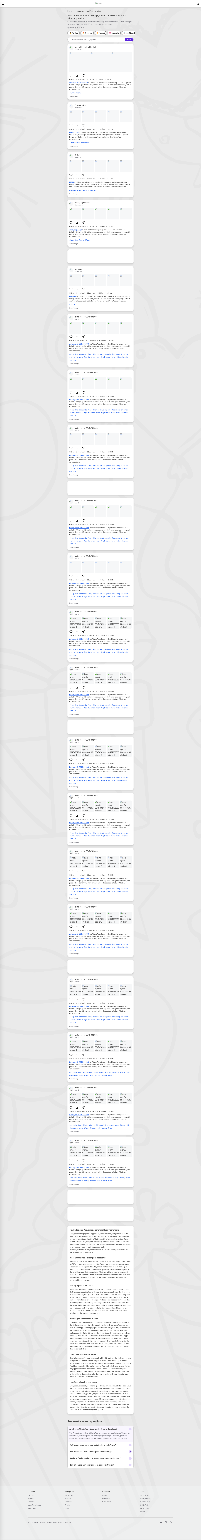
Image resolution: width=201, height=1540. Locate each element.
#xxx (108, 357)
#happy (93, 1075)
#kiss (110, 1075)
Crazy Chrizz (74, 132)
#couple (116, 1072)
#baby (90, 354)
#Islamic (124, 357)
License (142, 1512)
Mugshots (73, 296)
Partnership (106, 1502)
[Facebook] (161, 1522)
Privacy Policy (145, 1499)
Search (128, 39)
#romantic (83, 354)
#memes (78, 93)
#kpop (71, 240)
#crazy (72, 143)
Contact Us (106, 1499)
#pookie (108, 354)
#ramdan (72, 360)
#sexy (80, 1072)
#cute (102, 354)
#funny (72, 93)
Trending (31, 1499)
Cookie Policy (144, 1505)
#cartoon (72, 190)
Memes (68, 1499)
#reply (103, 357)
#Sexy (71, 354)
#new (113, 357)
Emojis (67, 1505)
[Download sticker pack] (77, 75)
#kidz (128, 1072)
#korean (72, 1075)
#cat (114, 354)
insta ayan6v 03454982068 (79, 344)
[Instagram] (166, 1522)
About (104, 1495)
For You (31, 1495)
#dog (118, 354)
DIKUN (71, 182)
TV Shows (69, 1495)
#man (97, 357)
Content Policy (145, 1502)
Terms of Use (144, 1495)
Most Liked (32, 1508)
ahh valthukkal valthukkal (78, 83)
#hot (76, 354)
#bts (76, 240)
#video (118, 357)
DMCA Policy (144, 1508)
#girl (85, 357)
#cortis (81, 240)
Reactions (68, 1502)
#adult (101, 1072)
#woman (91, 357)
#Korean (96, 354)
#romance (79, 357)
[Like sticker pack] (71, 75)
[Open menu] (3, 3)
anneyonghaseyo (75, 230)
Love (67, 1508)
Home (69, 11)
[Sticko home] (100, 3)
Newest (31, 1502)
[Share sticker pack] (83, 75)
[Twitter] (171, 1522)
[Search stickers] (197, 3)
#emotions (85, 143)
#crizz (77, 143)
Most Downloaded (34, 1505)
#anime (86, 190)
